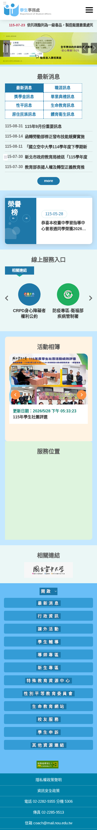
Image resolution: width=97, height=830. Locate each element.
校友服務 (49, 719)
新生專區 (49, 668)
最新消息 (49, 603)
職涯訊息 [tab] (63, 88)
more (48, 181)
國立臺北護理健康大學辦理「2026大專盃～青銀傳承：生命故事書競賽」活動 (55, 189)
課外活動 (49, 629)
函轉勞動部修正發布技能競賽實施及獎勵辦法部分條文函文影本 (55, 136)
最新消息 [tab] (24, 88)
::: (4, 3)
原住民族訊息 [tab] (24, 114)
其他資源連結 (48, 745)
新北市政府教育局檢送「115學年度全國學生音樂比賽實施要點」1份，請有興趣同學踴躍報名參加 (56, 157)
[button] (89, 10)
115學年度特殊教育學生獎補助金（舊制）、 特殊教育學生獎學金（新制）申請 (56, 189)
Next (94, 48)
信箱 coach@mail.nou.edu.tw (48, 823)
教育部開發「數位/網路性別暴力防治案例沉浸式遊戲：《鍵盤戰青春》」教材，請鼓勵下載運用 (56, 189)
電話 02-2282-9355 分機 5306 (48, 801)
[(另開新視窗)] (29, 294)
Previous (85, 48)
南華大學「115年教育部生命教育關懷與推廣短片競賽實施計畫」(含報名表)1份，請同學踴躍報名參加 (56, 189)
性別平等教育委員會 (49, 693)
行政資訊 (49, 616)
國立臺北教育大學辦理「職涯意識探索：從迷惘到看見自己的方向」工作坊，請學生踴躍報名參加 (55, 189)
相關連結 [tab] (19, 270)
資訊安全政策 (48, 791)
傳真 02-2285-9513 (48, 812)
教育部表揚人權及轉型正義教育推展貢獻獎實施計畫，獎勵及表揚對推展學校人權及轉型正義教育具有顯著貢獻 (55, 167)
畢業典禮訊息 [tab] (63, 97)
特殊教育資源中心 (49, 681)
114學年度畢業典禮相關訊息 (50, 189)
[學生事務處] (48, 9)
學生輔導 (49, 642)
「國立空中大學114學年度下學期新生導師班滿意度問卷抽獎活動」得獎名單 (56, 146)
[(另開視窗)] (48, 48)
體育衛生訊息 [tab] (63, 114)
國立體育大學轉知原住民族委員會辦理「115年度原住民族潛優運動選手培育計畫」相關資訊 (56, 189)
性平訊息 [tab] (24, 105)
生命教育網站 (48, 706)
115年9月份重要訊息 (43, 126)
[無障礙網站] (47, 764)
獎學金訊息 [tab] (24, 97)
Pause (5, 48)
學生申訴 (49, 732)
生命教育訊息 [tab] (63, 105)
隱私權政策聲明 (49, 780)
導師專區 (49, 655)
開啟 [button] (48, 591)
